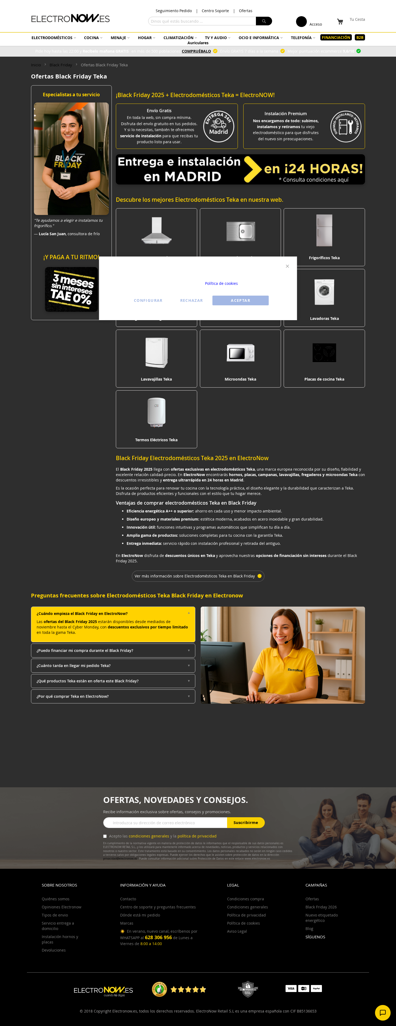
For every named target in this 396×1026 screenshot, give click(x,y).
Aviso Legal (237, 931)
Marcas (126, 923)
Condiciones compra (245, 898)
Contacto (128, 898)
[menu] (198, 40)
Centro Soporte (215, 10)
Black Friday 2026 (321, 906)
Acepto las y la (162, 836)
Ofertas (245, 10)
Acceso (316, 24)
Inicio (36, 64)
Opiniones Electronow (61, 906)
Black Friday (61, 64)
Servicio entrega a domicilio (58, 926)
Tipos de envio (55, 915)
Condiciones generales (247, 906)
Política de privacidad (246, 915)
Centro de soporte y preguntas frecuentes (158, 906)
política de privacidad (197, 836)
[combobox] (210, 21)
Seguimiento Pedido (174, 10)
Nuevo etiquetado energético (321, 917)
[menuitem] (53, 37)
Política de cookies (221, 283)
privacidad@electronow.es (120, 858)
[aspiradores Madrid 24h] (240, 183)
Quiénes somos (56, 898)
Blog (309, 928)
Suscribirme (246, 822)
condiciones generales (149, 836)
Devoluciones (54, 950)
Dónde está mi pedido (140, 915)
